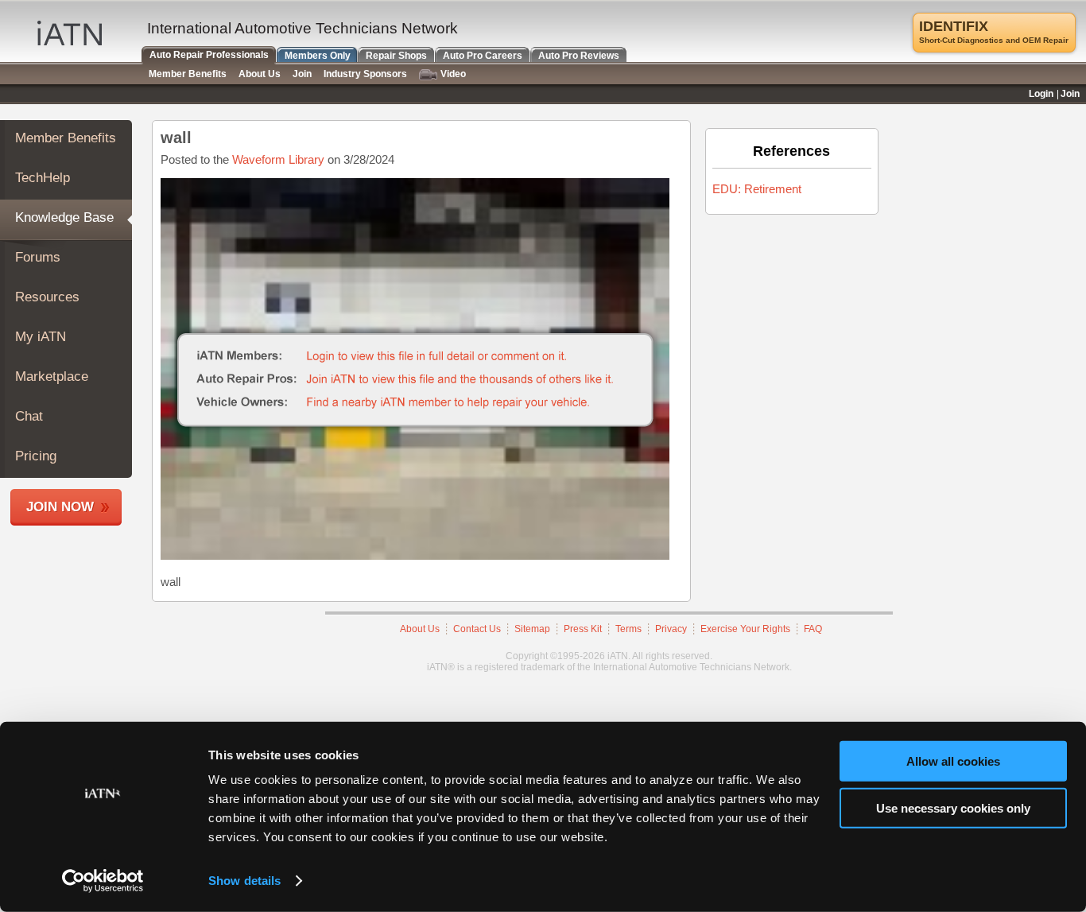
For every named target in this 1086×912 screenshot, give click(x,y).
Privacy (671, 629)
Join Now (60, 506)
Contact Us (477, 629)
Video (453, 74)
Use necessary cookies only (953, 807)
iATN (69, 33)
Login (1041, 93)
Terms (628, 629)
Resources (47, 297)
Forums (37, 257)
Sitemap (532, 629)
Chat (29, 416)
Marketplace (51, 376)
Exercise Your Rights (745, 629)
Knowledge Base (64, 217)
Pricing (35, 456)
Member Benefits (65, 138)
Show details (244, 880)
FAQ (813, 629)
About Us (420, 629)
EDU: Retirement (756, 189)
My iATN (40, 336)
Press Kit (583, 629)
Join (302, 74)
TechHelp (42, 177)
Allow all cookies (953, 761)
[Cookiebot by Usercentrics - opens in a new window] (103, 881)
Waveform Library (278, 159)
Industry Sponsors (365, 74)
